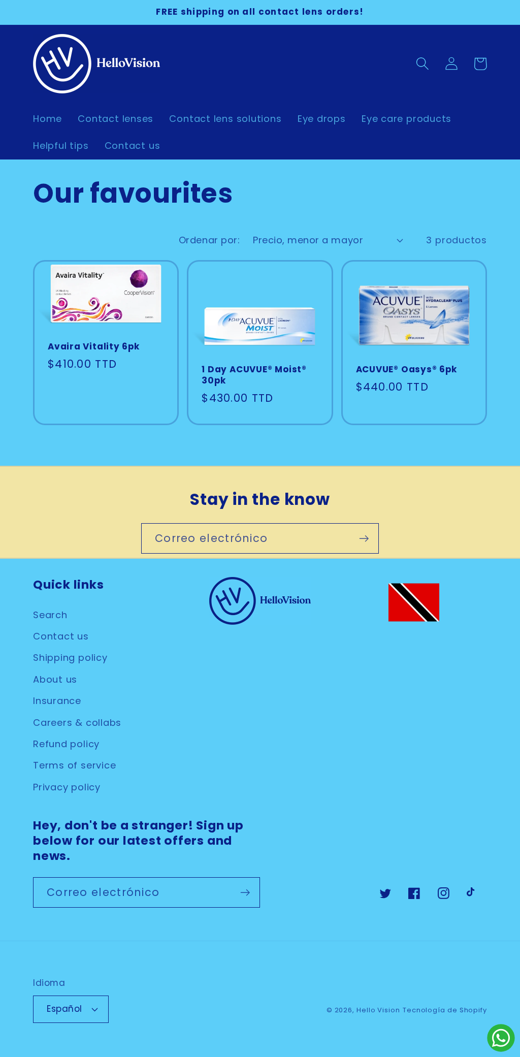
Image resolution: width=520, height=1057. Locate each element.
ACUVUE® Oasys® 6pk (406, 369)
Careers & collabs (77, 722)
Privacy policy (67, 787)
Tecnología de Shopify (445, 1010)
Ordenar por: (209, 240)
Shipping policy (70, 657)
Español (64, 1009)
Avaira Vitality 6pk (94, 347)
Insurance (57, 700)
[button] (422, 63)
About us (55, 679)
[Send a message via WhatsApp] (501, 1038)
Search (50, 614)
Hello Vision (378, 1010)
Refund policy (66, 744)
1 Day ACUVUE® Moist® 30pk (254, 375)
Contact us (61, 636)
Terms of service (74, 765)
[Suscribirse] (363, 538)
